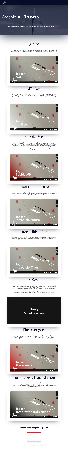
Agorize (58, 26)
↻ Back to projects (34, 434)
